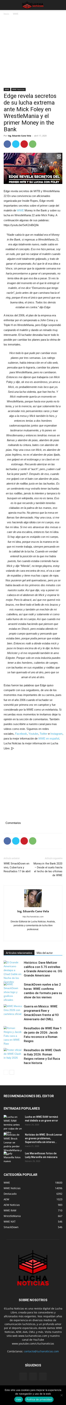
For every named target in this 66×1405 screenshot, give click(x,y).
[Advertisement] (33, 53)
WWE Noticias (18, 89)
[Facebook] (7, 144)
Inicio (6, 13)
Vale (18, 1399)
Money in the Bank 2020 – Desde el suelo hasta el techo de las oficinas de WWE (48, 869)
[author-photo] (33, 898)
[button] (6, 5)
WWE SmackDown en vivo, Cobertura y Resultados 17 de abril (17, 867)
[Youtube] (45, 935)
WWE (15, 13)
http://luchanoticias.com (33, 916)
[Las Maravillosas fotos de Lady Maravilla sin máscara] (13, 1158)
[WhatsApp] (32, 144)
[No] (61, 1395)
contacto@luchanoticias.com (41, 1351)
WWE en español (48, 738)
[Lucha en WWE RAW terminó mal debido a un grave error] (13, 1124)
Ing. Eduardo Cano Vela (19, 135)
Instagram (56, 733)
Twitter (43, 733)
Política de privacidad (39, 1399)
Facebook (21, 733)
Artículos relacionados (19, 952)
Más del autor (45, 952)
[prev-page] (6, 1072)
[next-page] (12, 1072)
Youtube (33, 733)
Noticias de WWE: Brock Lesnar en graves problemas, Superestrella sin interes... (43, 1138)
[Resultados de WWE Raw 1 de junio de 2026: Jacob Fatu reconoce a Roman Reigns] (13, 1036)
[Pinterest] (24, 144)
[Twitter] (15, 144)
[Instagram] (29, 935)
